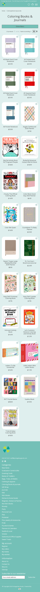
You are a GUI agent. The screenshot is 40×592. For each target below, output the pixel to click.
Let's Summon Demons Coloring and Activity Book (29, 332)
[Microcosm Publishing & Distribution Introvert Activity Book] (10, 317)
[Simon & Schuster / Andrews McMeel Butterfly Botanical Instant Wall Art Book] (29, 147)
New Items (5, 468)
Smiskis (4, 534)
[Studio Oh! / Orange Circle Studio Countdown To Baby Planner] (29, 214)
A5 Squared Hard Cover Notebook (29, 94)
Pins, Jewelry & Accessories (11, 520)
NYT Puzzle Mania (10, 399)
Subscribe (31, 577)
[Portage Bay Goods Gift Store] (4, 4)
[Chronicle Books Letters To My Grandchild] (10, 352)
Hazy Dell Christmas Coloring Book (10, 297)
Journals (5, 490)
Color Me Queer (10, 228)
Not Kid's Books (7, 504)
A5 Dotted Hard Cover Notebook (29, 60)
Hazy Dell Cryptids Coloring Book (29, 297)
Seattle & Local (7, 531)
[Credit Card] (20, 589)
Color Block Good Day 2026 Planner (29, 195)
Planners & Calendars (9, 528)
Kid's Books (6, 495)
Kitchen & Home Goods (10, 498)
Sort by (18, 31)
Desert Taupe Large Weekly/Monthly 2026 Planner (10, 263)
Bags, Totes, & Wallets (9, 479)
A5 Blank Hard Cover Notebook (10, 60)
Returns (4, 567)
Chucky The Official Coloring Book (10, 195)
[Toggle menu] (36, 4)
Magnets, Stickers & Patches (12, 501)
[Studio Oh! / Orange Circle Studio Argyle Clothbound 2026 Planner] (29, 113)
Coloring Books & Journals (11, 484)
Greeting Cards (7, 473)
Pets (3, 515)
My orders (5, 549)
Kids (3, 493)
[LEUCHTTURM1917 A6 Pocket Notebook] (10, 113)
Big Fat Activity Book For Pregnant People (10, 161)
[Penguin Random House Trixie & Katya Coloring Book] (10, 418)
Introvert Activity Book (10, 331)
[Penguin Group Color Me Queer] (10, 214)
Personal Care (7, 512)
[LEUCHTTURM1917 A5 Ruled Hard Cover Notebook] (10, 80)
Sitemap (5, 570)
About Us (5, 561)
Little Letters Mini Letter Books (29, 366)
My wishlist (6, 554)
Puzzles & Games (8, 526)
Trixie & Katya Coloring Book (10, 432)
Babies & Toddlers (8, 476)
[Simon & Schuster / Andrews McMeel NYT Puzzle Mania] (10, 386)
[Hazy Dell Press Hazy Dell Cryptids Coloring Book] (29, 283)
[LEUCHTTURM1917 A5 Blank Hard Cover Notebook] (10, 46)
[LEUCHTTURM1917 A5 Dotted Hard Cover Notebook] (29, 46)
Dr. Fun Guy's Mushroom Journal (29, 262)
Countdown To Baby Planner (29, 228)
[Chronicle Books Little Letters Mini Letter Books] (29, 352)
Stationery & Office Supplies (11, 537)
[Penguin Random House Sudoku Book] (29, 386)
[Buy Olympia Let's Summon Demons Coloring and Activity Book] (29, 317)
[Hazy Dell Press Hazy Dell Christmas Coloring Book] (10, 283)
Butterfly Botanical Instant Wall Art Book (29, 161)
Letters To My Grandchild (10, 366)
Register (5, 546)
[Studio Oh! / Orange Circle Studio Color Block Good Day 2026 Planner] (29, 180)
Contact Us (5, 564)
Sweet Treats (6, 539)
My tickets (5, 552)
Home (3, 11)
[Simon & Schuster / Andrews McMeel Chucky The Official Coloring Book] (10, 180)
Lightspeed (35, 586)
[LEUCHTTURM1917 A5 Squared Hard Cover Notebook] (29, 80)
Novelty (4, 506)
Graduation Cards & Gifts (10, 471)
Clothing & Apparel (8, 482)
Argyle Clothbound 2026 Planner (29, 127)
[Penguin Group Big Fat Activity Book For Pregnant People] (10, 147)
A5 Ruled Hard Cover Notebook (10, 94)
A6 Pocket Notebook (10, 127)
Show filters (20, 26)
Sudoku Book (29, 399)
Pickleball (5, 517)
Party (4, 509)
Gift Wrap (5, 487)
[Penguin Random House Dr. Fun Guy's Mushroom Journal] (29, 248)
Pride (3, 523)
